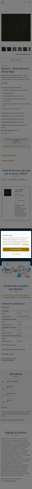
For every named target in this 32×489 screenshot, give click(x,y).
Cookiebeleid (25, 244)
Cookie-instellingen (16, 254)
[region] (16, 244)
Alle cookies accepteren (16, 249)
